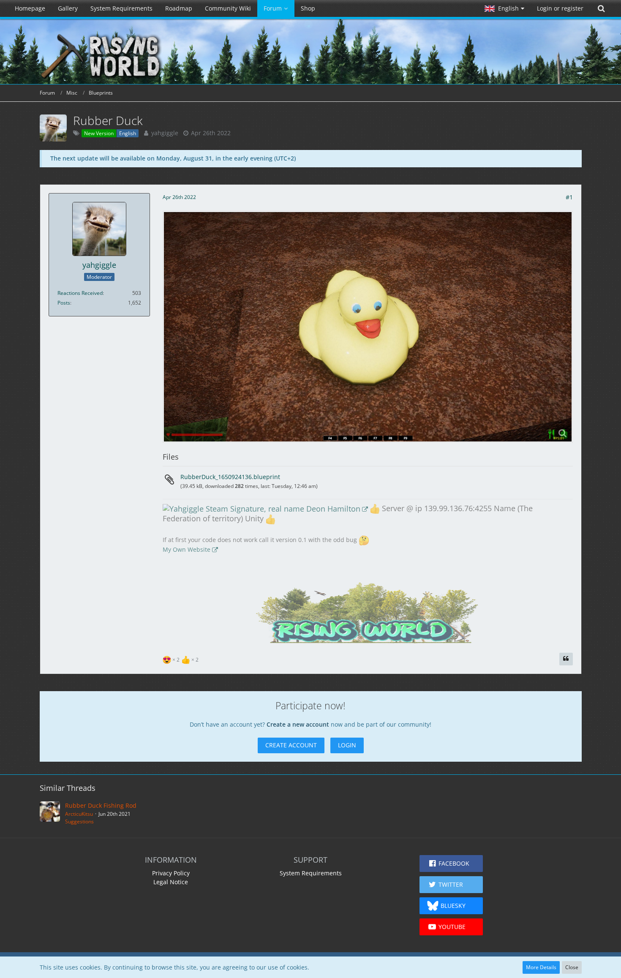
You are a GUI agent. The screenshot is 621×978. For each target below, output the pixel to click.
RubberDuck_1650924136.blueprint (230, 477)
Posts (63, 302)
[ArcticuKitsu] (50, 813)
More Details (541, 967)
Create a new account (298, 724)
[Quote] (566, 659)
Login (347, 745)
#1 (569, 197)
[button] (504, 8)
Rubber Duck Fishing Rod (100, 805)
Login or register (560, 8)
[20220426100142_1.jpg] (368, 327)
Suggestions (79, 821)
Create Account (291, 745)
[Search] (601, 8)
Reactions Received (80, 293)
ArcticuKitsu (79, 813)
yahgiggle (164, 133)
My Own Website (186, 549)
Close (571, 967)
